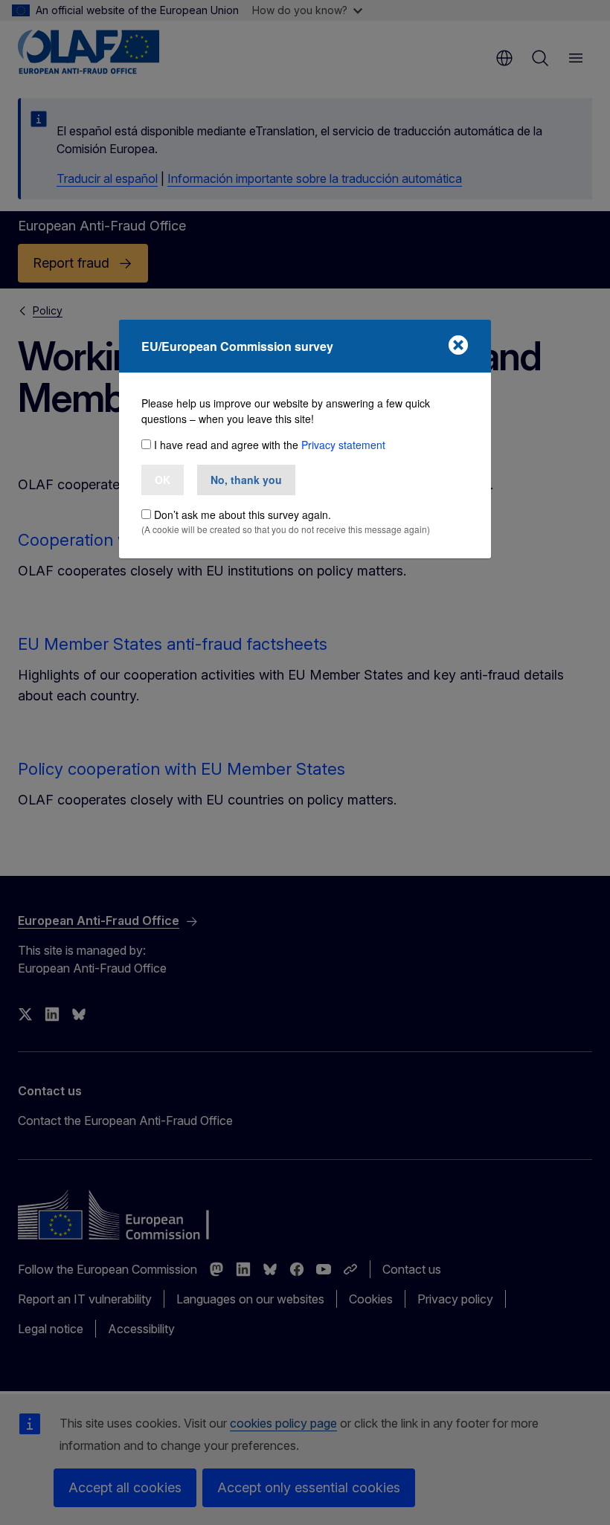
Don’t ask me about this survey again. (242, 514)
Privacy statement (343, 444)
